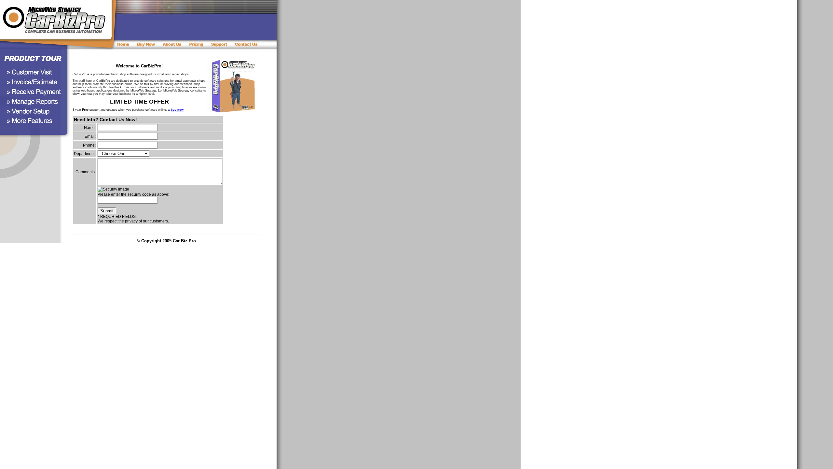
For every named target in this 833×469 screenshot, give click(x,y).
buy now (177, 109)
